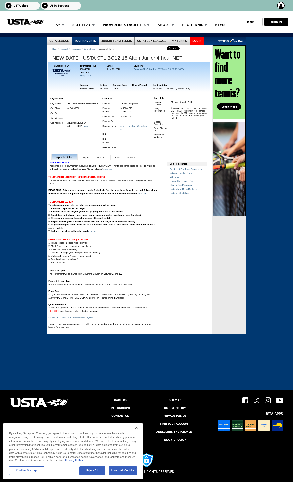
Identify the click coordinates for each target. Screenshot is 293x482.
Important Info (64, 157)
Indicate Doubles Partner (182, 173)
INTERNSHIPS (120, 408)
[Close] (136, 427)
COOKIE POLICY (175, 440)
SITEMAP (175, 400)
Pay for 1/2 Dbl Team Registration (186, 169)
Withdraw (174, 177)
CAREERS (120, 400)
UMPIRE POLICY (175, 408)
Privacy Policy (74, 460)
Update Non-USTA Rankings (183, 189)
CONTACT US (120, 416)
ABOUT (164, 25)
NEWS (220, 25)
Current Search (90, 49)
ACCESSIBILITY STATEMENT (175, 432)
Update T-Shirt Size (179, 193)
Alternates (101, 157)
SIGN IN (276, 22)
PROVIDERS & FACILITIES (124, 25)
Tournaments (76, 49)
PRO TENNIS (192, 25)
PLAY (55, 25)
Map (86, 126)
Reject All (92, 470)
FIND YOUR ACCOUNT (175, 424)
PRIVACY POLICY (174, 416)
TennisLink (64, 49)
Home (54, 49)
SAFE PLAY (81, 25)
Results (131, 157)
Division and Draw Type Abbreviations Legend (70, 317)
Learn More (229, 107)
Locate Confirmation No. (181, 181)
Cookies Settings (26, 470)
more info (107, 169)
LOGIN (196, 40)
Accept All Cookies (123, 470)
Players (85, 157)
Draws (117, 157)
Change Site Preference (181, 185)
